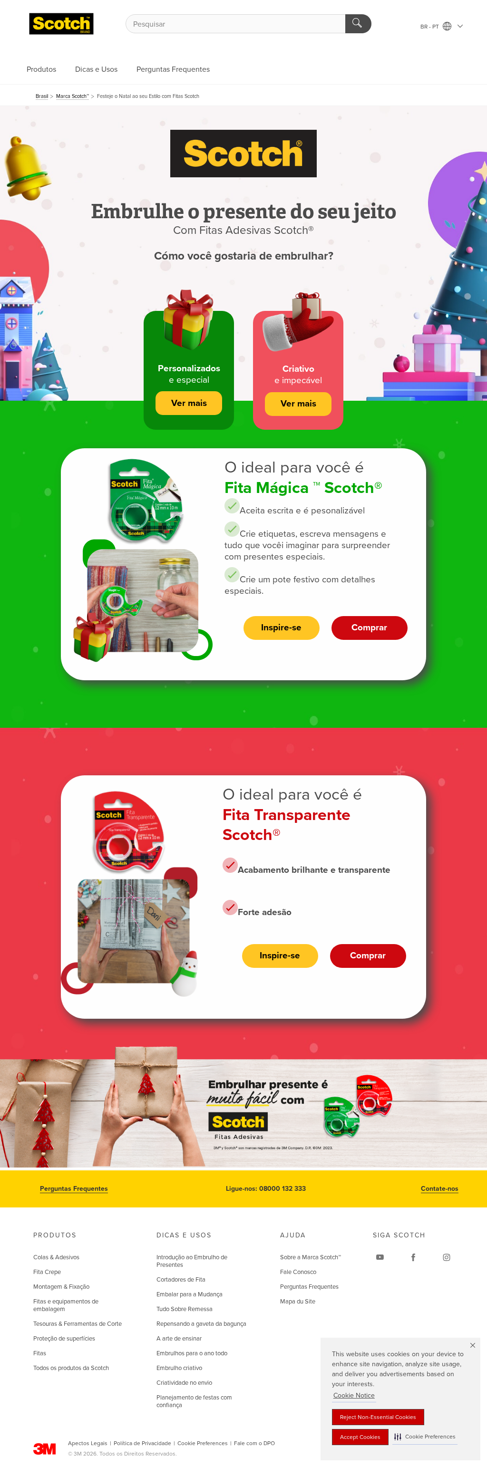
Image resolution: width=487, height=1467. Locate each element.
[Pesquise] (358, 23)
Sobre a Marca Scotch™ (310, 1257)
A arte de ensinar (179, 1338)
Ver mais (189, 403)
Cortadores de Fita (180, 1280)
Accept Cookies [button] (360, 1437)
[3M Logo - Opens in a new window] (61, 23)
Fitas (39, 1353)
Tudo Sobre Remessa (184, 1309)
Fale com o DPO (254, 1443)
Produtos (41, 69)
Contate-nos (439, 1189)
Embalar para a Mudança (189, 1294)
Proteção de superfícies (64, 1338)
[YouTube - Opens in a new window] (380, 1257)
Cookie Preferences (202, 1443)
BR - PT (430, 26)
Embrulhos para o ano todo (191, 1353)
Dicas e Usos (96, 69)
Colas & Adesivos (56, 1257)
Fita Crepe (47, 1272)
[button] (425, 1437)
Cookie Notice (354, 1395)
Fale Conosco (298, 1272)
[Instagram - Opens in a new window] (446, 1257)
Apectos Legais (87, 1443)
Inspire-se (281, 627)
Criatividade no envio (184, 1383)
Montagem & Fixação (61, 1287)
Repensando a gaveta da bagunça (201, 1324)
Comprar (369, 627)
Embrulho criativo (179, 1368)
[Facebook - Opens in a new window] (413, 1257)
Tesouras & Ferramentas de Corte (77, 1324)
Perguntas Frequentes (173, 69)
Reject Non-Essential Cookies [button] (378, 1417)
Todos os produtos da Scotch (71, 1368)
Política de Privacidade (142, 1443)
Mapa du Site (297, 1301)
